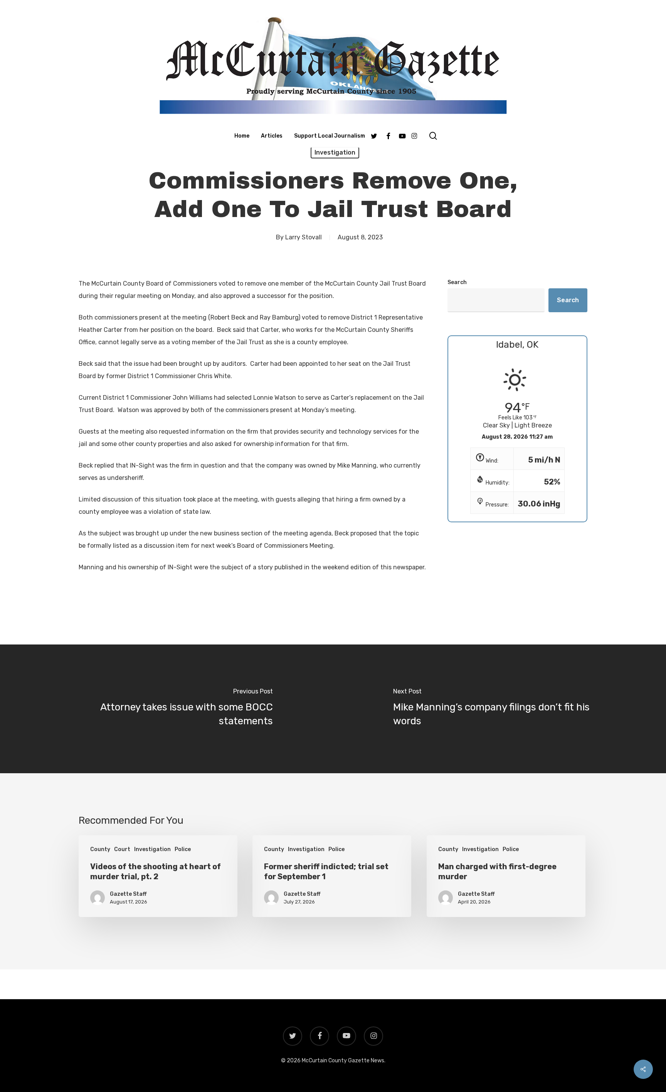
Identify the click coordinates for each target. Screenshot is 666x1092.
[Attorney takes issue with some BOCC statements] (166, 708)
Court (122, 849)
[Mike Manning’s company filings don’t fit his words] (499, 708)
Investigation (334, 152)
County (100, 849)
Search (457, 282)
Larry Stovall (303, 237)
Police (183, 849)
